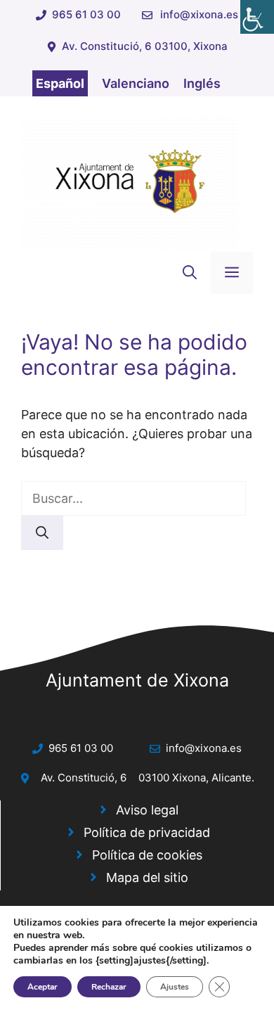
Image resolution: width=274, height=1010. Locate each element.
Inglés (202, 83)
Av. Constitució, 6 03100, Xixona (145, 46)
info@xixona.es (199, 14)
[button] (190, 273)
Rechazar (108, 986)
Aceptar (42, 986)
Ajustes (174, 986)
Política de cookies (147, 855)
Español (60, 83)
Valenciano (135, 83)
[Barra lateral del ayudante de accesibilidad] (257, 17)
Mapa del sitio (147, 877)
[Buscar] (42, 533)
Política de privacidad (147, 832)
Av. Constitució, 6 (83, 777)
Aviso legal (147, 810)
